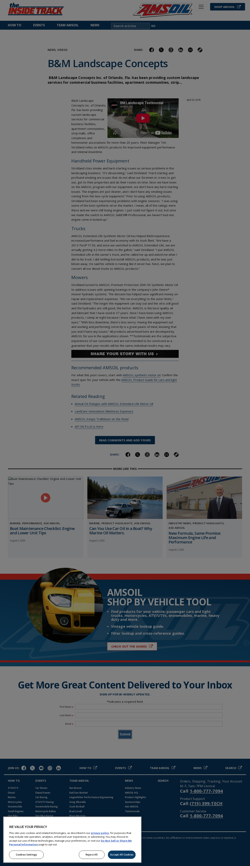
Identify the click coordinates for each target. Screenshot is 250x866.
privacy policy (100, 833)
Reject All (92, 854)
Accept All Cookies (121, 854)
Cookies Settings (26, 854)
